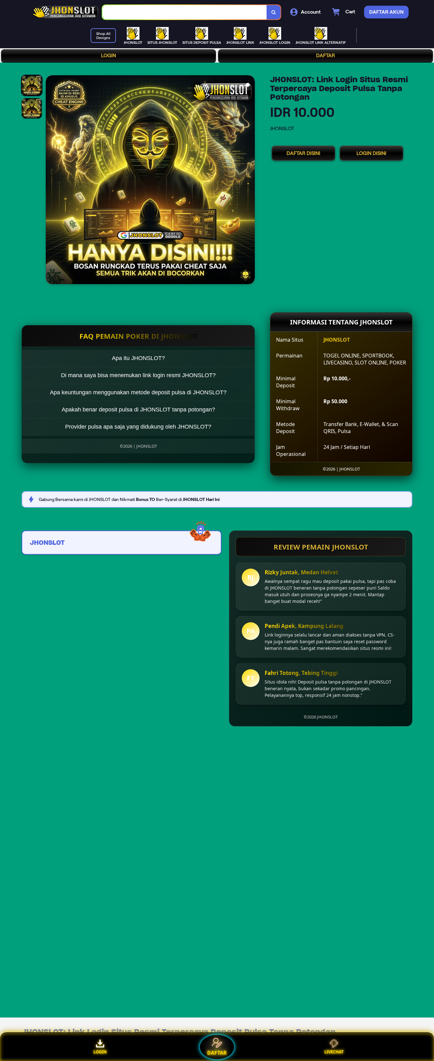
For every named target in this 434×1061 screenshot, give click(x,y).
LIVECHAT (334, 1052)
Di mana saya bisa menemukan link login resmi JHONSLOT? (138, 375)
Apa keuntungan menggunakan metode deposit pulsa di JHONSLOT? (138, 392)
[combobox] (184, 12)
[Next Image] (250, 180)
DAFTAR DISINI (303, 153)
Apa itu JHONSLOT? (138, 358)
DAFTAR (325, 55)
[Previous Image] (51, 180)
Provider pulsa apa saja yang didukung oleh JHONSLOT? (138, 427)
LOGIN (108, 55)
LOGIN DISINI (371, 153)
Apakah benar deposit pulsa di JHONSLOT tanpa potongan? (138, 409)
